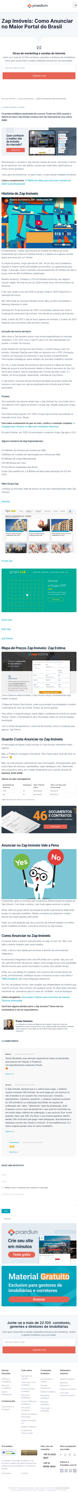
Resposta (8, 1074)
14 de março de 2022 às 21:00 (24, 1085)
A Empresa (6, 1473)
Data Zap (6, 629)
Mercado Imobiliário (59, 99)
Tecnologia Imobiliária (45, 1409)
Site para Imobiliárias (6, 1386)
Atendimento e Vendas (47, 1380)
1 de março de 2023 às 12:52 (24, 1054)
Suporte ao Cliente (68, 1389)
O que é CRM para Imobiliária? (29, 1402)
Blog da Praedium (67, 1379)
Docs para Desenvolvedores (67, 1394)
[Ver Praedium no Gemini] (66, 1471)
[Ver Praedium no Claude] (70, 1471)
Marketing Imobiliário (43, 99)
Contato (24, 1473)
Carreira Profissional (45, 1386)
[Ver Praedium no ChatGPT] (61, 1471)
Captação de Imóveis (26, 1377)
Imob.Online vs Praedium (8, 1408)
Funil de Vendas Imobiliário (28, 1390)
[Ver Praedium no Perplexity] (74, 1471)
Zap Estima (7, 638)
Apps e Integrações (7, 1393)
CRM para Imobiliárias (6, 1380)
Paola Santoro (10, 99)
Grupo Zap (7, 561)
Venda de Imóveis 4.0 (28, 1421)
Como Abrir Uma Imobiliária (28, 1383)
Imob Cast (7, 620)
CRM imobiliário (10, 979)
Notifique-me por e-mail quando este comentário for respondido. (26, 1187)
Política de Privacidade (62, 1488)
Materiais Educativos (64, 1384)
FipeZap (6, 501)
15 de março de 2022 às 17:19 (32, 1142)
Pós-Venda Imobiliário (25, 1409)
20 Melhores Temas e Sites (27, 1431)
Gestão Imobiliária (28, 1427)
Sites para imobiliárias (25, 1396)
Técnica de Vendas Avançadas (29, 1415)
